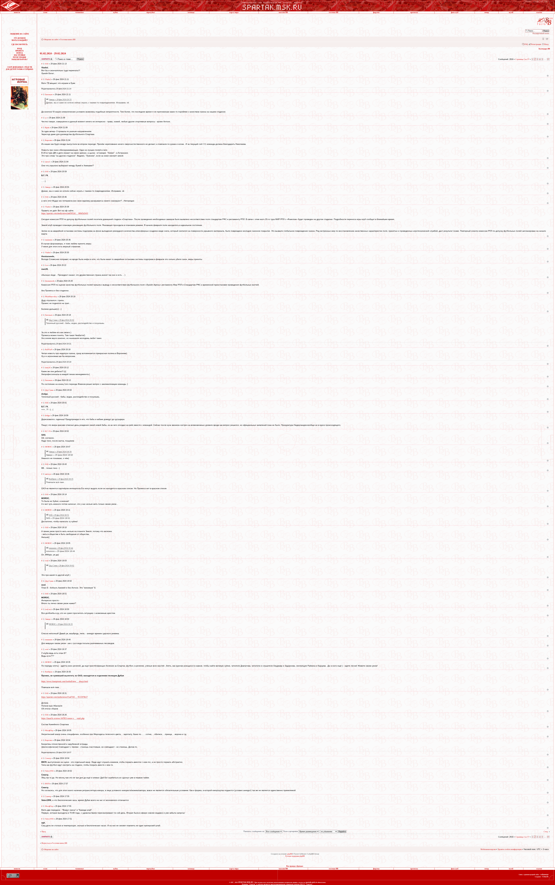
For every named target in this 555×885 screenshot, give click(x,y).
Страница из (522, 59)
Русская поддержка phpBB (295, 856)
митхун (48, 474)
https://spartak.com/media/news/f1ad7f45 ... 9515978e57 (64, 697)
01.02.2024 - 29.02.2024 (53, 53)
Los (46, 265)
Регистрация (536, 44)
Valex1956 (49, 771)
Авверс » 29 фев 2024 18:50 (60, 452)
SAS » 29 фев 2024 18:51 (59, 515)
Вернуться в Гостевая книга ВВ (54, 843)
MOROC (48, 447)
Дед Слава (49, 390)
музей (511, 12)
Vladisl (48, 79)
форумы (376, 12)
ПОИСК (19, 53)
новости (17, 12)
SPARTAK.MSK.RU (246, 882)
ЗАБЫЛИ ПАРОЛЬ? (19, 59)
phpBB (289, 854)
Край (47, 127)
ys (46, 118)
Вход (546, 44)
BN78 (47, 784)
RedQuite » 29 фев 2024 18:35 (61, 479)
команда (191, 12)
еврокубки (150, 12)
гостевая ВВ (333, 12)
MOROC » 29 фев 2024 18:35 (61, 624)
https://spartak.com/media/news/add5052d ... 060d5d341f (64, 213)
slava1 (47, 162)
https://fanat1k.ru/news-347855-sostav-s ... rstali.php (62, 718)
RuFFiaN (48, 349)
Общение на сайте (51, 39)
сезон (45, 12)
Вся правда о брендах (294, 866)
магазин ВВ (283, 12)
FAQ (526, 44)
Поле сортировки (291, 831)
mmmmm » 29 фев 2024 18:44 (61, 548)
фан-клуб (454, 12)
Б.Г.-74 (48, 431)
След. (546, 831)
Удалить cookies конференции (510, 849)
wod (46, 561)
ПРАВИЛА (19, 51)
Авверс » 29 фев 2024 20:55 (60, 99)
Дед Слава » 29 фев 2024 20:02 (61, 320)
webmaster (544, 874)
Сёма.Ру (545, 877)
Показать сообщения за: (254, 831)
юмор (486, 12)
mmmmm (48, 240)
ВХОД (19, 49)
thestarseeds (49, 281)
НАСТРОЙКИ (19, 55)
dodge (47, 415)
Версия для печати (546, 38)
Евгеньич (49, 94)
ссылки (539, 12)
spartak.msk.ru (311, 882)
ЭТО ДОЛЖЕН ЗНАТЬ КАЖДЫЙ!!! (19, 39)
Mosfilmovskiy (51, 296)
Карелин (48, 140)
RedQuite (49, 672)
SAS (46, 64)
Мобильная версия (543, 38)
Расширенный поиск (541, 33)
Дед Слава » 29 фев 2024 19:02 (61, 565)
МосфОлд (49, 730)
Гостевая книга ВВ (67, 39)
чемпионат (79, 12)
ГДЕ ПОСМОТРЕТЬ (19, 44)
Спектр (48, 758)
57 (548, 59)
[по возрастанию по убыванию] (333, 831)
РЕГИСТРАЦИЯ (19, 57)
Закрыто (43, 58)
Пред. (44, 831)
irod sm (48, 609)
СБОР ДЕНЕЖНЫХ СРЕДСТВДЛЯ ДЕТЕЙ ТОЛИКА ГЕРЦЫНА (19, 68)
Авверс (48, 187)
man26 (47, 367)
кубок (115, 12)
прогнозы (414, 12)
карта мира (233, 12)
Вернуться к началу (547, 75)
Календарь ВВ (544, 49)
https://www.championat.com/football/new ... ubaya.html (64, 681)
